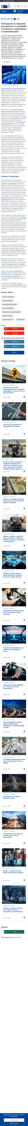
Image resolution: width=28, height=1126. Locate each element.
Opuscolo (15, 328)
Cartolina (15, 333)
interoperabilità (20, 319)
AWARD (19, 285)
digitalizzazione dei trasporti (9, 304)
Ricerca (21, 6)
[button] (18, 6)
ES (8, 18)
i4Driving (10, 264)
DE (2, 18)
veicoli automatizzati (7, 300)
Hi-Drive (15, 285)
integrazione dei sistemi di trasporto (11, 312)
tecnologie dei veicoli (7, 319)
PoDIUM (18, 250)
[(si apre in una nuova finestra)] (6, 5)
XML (15, 931)
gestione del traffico (7, 315)
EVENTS (15, 264)
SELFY (23, 250)
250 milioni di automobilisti (8, 183)
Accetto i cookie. (14, 1120)
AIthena (7, 250)
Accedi (15, 6)
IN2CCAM (3, 272)
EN (5, 18)
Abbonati (14, 352)
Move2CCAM (8, 276)
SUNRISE (21, 264)
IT (14, 18)
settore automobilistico (8, 308)
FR (11, 18)
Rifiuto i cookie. (14, 1123)
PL (17, 18)
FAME (2, 258)
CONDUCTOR (18, 271)
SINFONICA (16, 276)
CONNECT (12, 250)
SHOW (24, 285)
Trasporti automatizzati (8, 296)
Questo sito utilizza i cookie (10, 1114)
